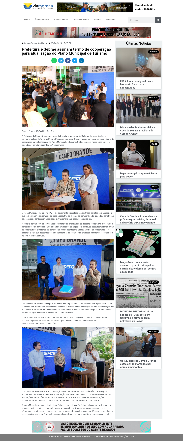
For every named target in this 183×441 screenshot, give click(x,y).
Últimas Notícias (42, 19)
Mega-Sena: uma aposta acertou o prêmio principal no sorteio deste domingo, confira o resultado (138, 267)
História (97, 19)
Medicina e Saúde (81, 19)
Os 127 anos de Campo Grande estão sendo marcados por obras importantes (138, 364)
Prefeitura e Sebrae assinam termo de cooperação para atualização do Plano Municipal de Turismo (66, 51)
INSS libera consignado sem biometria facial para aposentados (136, 84)
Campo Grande (30, 43)
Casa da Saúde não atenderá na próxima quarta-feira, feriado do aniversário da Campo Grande (138, 219)
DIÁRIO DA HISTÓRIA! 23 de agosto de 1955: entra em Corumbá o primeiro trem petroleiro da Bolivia (136, 316)
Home (27, 19)
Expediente (111, 19)
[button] (54, 60)
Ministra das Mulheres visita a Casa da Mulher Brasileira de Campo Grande (137, 130)
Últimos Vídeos (61, 19)
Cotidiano (42, 43)
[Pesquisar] (158, 20)
